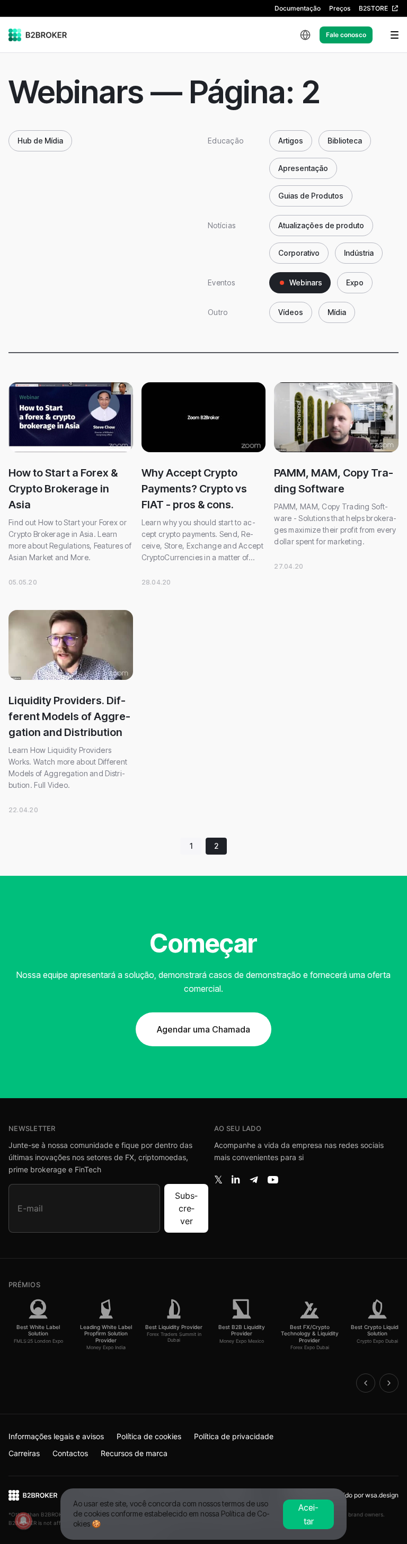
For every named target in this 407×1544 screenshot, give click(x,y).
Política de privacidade (233, 1436)
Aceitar (308, 1514)
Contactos (70, 1453)
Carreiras (24, 1453)
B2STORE (373, 8)
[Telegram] (254, 1179)
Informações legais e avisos (56, 1436)
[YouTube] (273, 1179)
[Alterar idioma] (305, 34)
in (235, 1179)
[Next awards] (389, 1383)
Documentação (298, 8)
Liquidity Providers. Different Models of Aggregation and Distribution (69, 716)
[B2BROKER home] (37, 35)
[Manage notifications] (23, 1520)
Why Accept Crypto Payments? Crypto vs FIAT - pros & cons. (194, 488)
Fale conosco (346, 35)
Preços (339, 8)
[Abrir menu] (388, 35)
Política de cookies (149, 1436)
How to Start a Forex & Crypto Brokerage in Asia (63, 488)
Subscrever (186, 1208)
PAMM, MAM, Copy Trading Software (333, 480)
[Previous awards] (365, 1383)
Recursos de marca (134, 1453)
